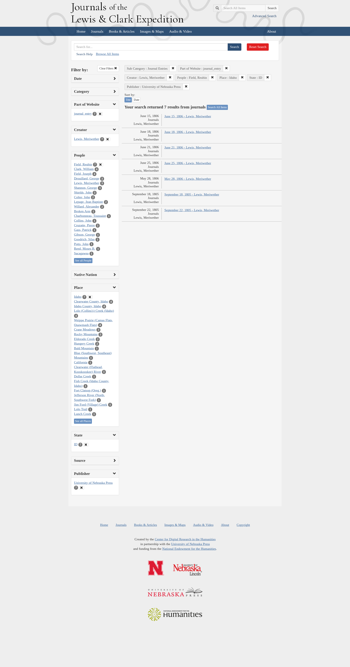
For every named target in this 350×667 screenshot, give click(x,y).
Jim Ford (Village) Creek (90, 404)
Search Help (84, 54)
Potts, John (81, 244)
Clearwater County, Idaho (91, 301)
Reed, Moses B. (84, 248)
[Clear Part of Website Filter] (100, 114)
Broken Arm (82, 211)
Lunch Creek (82, 414)
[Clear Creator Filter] (107, 139)
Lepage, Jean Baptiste (88, 202)
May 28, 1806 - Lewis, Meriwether (187, 179)
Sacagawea (81, 253)
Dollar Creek (82, 376)
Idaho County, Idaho (87, 306)
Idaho (77, 297)
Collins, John (83, 220)
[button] (173, 68)
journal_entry (83, 113)
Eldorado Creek (84, 339)
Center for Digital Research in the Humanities (185, 539)
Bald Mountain (84, 348)
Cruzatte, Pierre (84, 225)
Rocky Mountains (86, 334)
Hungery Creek (84, 343)
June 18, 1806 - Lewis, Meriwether (187, 132)
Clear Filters (106, 68)
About (271, 31)
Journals (97, 31)
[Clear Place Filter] (89, 297)
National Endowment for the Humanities (189, 549)
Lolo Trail (80, 409)
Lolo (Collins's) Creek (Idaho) (94, 311)
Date (136, 99)
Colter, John (82, 197)
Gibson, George (84, 234)
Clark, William (84, 169)
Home (81, 31)
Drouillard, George (86, 178)
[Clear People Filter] (100, 164)
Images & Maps (152, 31)
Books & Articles (122, 31)
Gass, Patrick (83, 230)
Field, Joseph (83, 173)
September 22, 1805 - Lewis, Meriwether (191, 210)
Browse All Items (107, 54)
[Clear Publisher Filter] (81, 487)
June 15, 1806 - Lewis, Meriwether (187, 116)
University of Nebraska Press (93, 483)
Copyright (243, 525)
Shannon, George (85, 188)
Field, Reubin (83, 164)
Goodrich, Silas (84, 239)
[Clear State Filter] (85, 444)
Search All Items (217, 107)
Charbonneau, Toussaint (90, 216)
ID (75, 444)
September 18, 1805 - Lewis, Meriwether (191, 194)
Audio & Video (180, 31)
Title (128, 99)
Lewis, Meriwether (86, 139)
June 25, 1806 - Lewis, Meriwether (187, 163)
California (80, 362)
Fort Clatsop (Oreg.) (87, 390)
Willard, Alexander (86, 206)
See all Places (83, 421)
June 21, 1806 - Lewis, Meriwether (187, 147)
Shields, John (83, 192)
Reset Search (257, 47)
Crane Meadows (85, 329)
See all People (83, 260)
